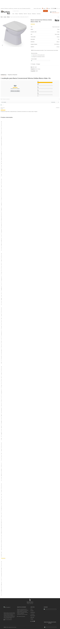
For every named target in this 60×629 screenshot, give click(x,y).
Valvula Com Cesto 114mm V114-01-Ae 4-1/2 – (50, 622)
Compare (54, 612)
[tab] (3, 75)
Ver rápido (54, 615)
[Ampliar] (2, 45)
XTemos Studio (14, 627)
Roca (58, 29)
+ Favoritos (54, 610)
